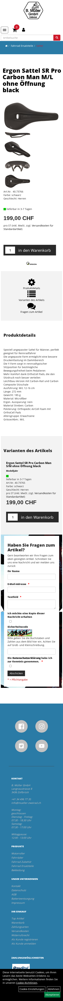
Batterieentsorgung (22, 898)
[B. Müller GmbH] (33, 10)
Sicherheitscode (18, 626)
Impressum (18, 902)
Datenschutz (18, 890)
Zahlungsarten (20, 926)
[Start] (6, 45)
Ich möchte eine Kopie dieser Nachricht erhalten (26, 615)
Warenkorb (17, 922)
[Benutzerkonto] (23, 29)
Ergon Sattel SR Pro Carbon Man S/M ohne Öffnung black (28, 464)
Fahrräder (17, 857)
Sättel (39, 45)
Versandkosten (20, 931)
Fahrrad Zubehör (21, 861)
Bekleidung (17, 870)
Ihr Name (14, 571)
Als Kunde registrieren (24, 939)
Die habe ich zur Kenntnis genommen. (30, 659)
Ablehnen (53, 989)
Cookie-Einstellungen (32, 989)
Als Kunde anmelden (23, 943)
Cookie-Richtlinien (26, 982)
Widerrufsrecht (20, 935)
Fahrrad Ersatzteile (22, 45)
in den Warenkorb (34, 250)
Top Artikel (17, 918)
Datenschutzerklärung (26, 658)
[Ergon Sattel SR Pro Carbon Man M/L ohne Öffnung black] (31, 116)
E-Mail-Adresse (17, 584)
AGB (13, 894)
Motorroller (18, 853)
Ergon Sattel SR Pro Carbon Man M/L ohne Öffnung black (32, 80)
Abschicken (16, 673)
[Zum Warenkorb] (15, 31)
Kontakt (15, 886)
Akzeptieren (52, 994)
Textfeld (13, 597)
